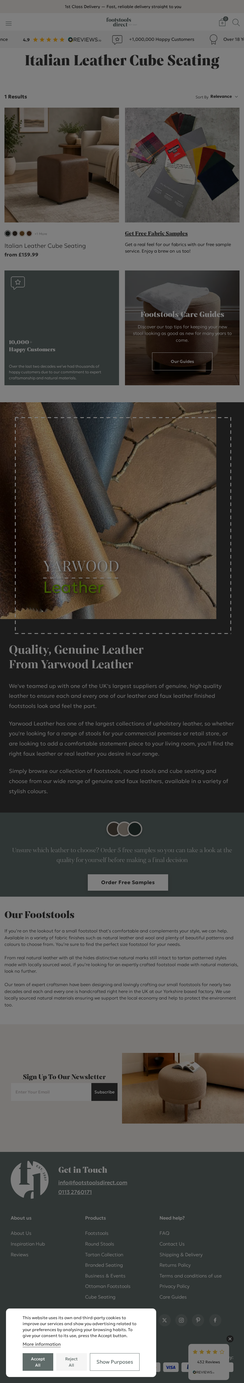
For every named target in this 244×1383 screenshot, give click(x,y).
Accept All (38, 1362)
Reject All (71, 1362)
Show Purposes (114, 1362)
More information (42, 1344)
